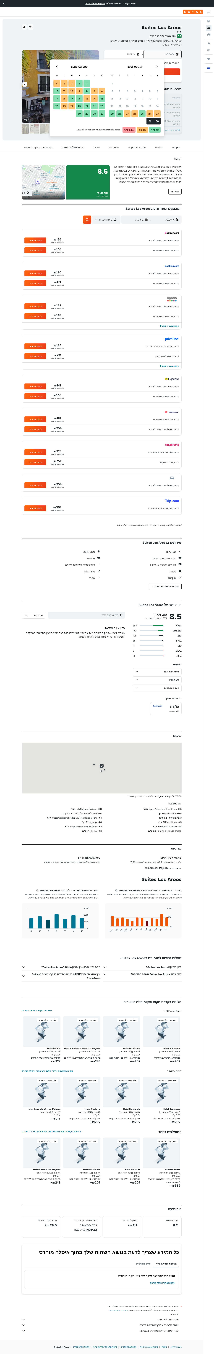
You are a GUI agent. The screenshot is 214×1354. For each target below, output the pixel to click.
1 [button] (112, 83)
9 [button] (157, 98)
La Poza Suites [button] (172, 1169)
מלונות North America (149, 1347)
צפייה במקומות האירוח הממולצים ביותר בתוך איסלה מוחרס (51, 1131)
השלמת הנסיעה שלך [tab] (166, 1263)
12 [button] (135, 98)
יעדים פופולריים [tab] (143, 1263)
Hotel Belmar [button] (53, 1048)
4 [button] (142, 91)
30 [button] (157, 121)
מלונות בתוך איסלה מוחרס (162, 1282)
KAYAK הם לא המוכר (167, 1319)
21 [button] (120, 106)
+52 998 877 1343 (172, 44)
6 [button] (127, 91)
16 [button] (157, 106)
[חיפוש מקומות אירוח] (209, 28)
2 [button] (157, 91)
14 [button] (120, 98)
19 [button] (135, 106)
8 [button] (112, 91)
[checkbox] (166, 708)
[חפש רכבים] (209, 34)
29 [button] (112, 113)
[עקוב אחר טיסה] (209, 50)
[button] (3, 3)
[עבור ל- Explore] (209, 43)
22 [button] (112, 106)
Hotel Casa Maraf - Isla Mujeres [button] (44, 1109)
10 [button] (150, 98)
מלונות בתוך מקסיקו (128, 1347)
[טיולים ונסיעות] (209, 59)
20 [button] (127, 106)
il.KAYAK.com (176, 1347)
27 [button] (127, 113)
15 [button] (112, 98)
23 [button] (157, 113)
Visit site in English (95, 3)
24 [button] (149, 113)
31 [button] (150, 121)
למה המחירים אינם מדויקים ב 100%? (159, 1330)
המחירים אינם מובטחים (118, 1310)
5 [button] (135, 91)
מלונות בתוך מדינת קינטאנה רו (105, 1347)
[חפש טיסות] (209, 21)
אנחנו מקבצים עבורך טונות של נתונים (158, 1325)
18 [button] (142, 106)
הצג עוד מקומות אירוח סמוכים (37, 1010)
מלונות (164, 1347)
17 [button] (150, 106)
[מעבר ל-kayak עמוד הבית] (193, 12)
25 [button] (142, 113)
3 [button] (150, 91)
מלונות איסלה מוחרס (81, 1347)
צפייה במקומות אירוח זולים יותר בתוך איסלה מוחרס (47, 1071)
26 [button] (134, 113)
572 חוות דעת (157, 36)
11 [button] (142, 98)
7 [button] (119, 91)
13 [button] (127, 98)
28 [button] (119, 113)
